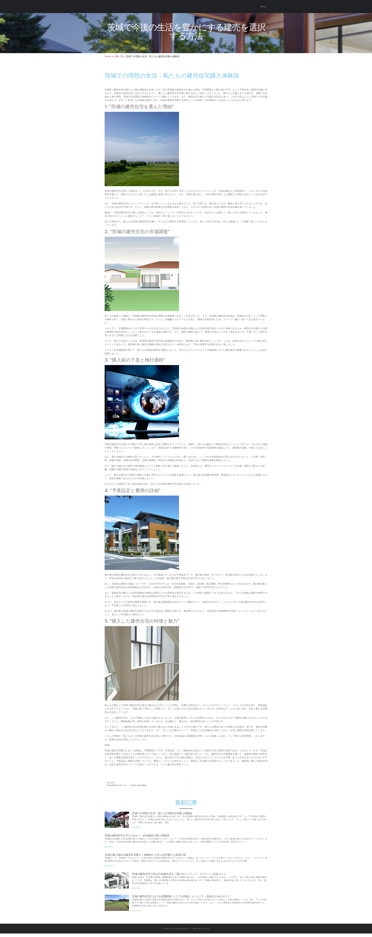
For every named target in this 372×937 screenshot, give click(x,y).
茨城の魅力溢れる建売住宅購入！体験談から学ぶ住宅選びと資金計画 (145, 854)
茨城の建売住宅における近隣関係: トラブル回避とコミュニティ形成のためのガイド (181, 896)
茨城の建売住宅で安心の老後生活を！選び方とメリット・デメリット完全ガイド (179, 873)
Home (263, 6)
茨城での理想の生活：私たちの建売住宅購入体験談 (162, 813)
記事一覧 (118, 56)
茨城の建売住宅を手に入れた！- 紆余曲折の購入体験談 (137, 835)
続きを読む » (137, 827)
